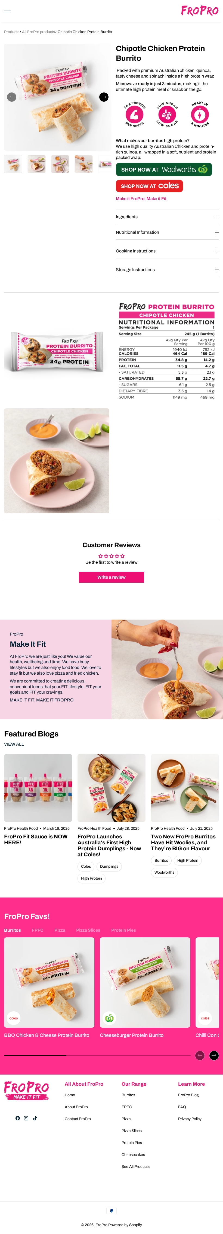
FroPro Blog (188, 1095)
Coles (86, 866)
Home (70, 1095)
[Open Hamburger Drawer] (7, 11)
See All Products (136, 1167)
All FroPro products (39, 32)
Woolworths (164, 872)
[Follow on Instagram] (26, 1118)
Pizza (59, 930)
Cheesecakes (133, 1155)
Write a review (111, 577)
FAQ (182, 1107)
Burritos (161, 860)
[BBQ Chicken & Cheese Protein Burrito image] (49, 982)
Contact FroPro (78, 1119)
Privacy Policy (190, 1119)
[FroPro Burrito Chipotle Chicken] (149, 190)
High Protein (91, 878)
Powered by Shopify (125, 1225)
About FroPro (76, 1107)
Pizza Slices (88, 930)
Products (11, 32)
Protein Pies (123, 930)
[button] (12, 97)
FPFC (38, 930)
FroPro (101, 1225)
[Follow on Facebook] (18, 1118)
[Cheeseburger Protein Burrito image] (145, 982)
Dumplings (109, 866)
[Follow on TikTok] (35, 1118)
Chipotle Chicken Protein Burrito (85, 32)
